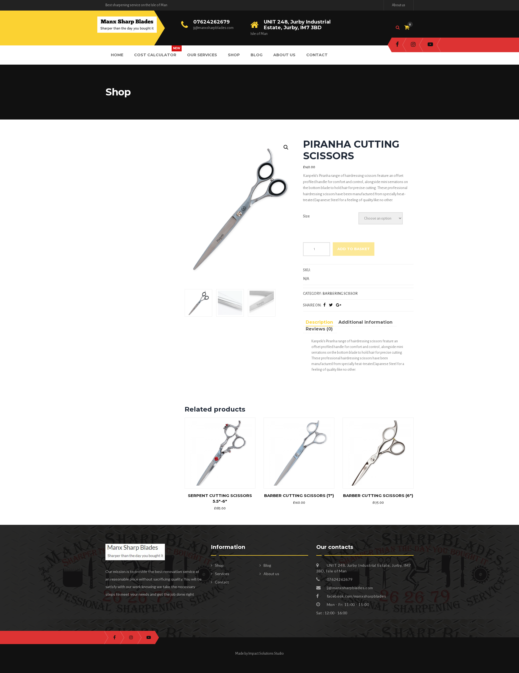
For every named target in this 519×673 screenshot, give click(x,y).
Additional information (365, 322)
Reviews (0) (319, 328)
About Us (284, 54)
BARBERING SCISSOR (340, 293)
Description (319, 322)
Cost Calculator (155, 54)
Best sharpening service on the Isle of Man (136, 5)
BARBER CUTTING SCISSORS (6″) (378, 495)
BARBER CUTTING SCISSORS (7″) (299, 495)
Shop (234, 54)
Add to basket (353, 249)
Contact (317, 54)
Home (117, 54)
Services (222, 573)
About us (398, 5)
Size (306, 216)
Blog (256, 54)
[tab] (319, 323)
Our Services (202, 54)
